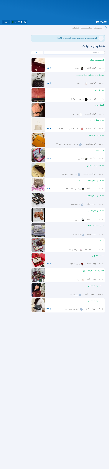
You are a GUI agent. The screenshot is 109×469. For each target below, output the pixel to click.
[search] (37, 52)
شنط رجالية (76, 28)
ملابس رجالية (98, 28)
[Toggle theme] (25, 22)
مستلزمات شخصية (86, 28)
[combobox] (74, 52)
